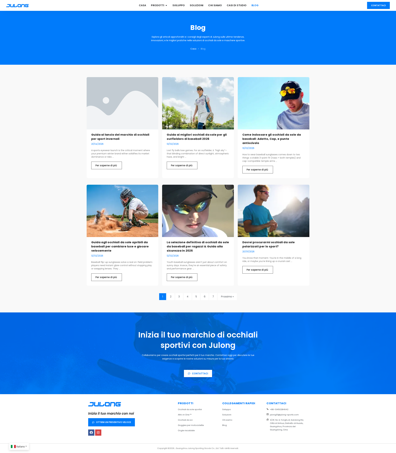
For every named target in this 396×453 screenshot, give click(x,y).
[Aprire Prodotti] (166, 5)
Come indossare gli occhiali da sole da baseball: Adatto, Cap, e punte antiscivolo (271, 139)
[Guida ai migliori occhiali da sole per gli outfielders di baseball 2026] (198, 103)
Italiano (20, 446)
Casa (193, 48)
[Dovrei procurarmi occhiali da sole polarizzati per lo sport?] (273, 211)
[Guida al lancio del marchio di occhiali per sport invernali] (122, 103)
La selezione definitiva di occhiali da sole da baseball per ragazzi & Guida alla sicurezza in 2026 (198, 246)
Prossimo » (227, 296)
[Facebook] (91, 432)
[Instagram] (98, 432)
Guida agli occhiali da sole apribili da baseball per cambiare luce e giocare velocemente (120, 246)
